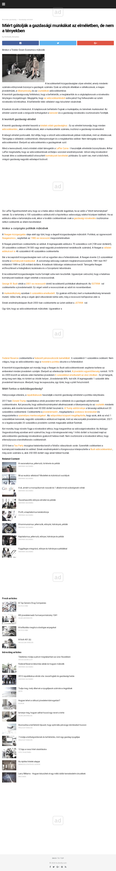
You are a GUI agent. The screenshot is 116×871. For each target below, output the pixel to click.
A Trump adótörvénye (74, 408)
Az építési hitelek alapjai (29, 761)
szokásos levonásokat (85, 412)
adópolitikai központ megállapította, (68, 415)
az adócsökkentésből (54, 98)
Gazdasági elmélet (26, 20)
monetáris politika (50, 361)
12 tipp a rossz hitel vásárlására (32, 749)
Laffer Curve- (62, 148)
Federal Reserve (10, 358)
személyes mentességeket (32, 415)
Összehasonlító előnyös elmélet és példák (37, 500)
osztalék (100, 404)
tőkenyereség (24, 90)
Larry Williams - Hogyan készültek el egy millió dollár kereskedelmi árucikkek (52, 774)
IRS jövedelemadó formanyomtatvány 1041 (37, 615)
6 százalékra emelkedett (42, 293)
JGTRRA (79, 302)
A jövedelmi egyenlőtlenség (86, 371)
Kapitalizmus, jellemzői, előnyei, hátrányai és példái (41, 536)
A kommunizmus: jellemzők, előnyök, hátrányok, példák (43, 524)
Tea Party (18, 445)
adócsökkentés (9, 129)
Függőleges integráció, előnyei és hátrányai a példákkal (42, 549)
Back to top (58, 858)
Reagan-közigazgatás (15, 234)
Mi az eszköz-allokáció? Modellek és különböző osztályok (43, 475)
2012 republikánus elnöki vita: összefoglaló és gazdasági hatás (46, 676)
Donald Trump (19, 401)
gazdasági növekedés (85, 218)
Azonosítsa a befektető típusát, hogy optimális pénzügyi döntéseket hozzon (52, 725)
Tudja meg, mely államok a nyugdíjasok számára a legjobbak (45, 688)
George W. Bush (10, 283)
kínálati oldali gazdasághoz (53, 125)
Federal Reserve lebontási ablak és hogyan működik (41, 664)
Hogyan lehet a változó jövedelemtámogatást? (39, 700)
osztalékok (43, 90)
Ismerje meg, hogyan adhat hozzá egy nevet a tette (41, 713)
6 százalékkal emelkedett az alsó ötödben (76, 375)
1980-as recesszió (40, 238)
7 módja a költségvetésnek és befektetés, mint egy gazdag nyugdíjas (49, 737)
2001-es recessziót (36, 283)
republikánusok (34, 395)
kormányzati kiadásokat (23, 261)
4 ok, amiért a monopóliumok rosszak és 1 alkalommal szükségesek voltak (51, 488)
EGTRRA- (96, 283)
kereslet (54, 113)
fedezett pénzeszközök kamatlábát (52, 358)
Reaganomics (9, 238)
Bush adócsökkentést (101, 449)
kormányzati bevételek (57, 155)
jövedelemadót (50, 412)
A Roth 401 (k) (24, 639)
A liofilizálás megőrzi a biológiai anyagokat (37, 627)
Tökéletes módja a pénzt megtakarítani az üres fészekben (44, 657)
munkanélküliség (12, 293)
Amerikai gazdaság (9, 20)
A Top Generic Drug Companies (32, 603)
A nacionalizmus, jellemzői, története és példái (39, 463)
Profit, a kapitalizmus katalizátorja (33, 512)
